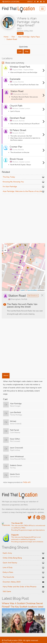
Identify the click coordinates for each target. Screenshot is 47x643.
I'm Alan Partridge (10, 186)
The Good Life (8, 577)
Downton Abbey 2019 (11, 582)
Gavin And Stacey (10, 562)
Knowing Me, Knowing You (13, 182)
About (30, 2)
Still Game (7, 591)
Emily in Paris (8, 572)
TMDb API (26, 482)
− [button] (5, 250)
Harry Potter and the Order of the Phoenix (19, 586)
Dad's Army (7, 553)
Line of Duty (7, 567)
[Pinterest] (40, 2)
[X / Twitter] (30, 517)
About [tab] (5, 375)
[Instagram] (43, 2)
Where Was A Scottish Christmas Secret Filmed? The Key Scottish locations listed (22, 605)
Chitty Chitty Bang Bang (12, 558)
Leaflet (23, 290)
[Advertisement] (23, 218)
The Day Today (9, 177)
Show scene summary (14, 62)
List (20, 51)
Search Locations (11, 2)
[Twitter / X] (37, 2)
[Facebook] (34, 2)
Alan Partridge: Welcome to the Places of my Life (22, 191)
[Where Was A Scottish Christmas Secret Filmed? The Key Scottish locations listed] (23, 620)
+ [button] (5, 246)
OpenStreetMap (32, 290)
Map (26, 51)
